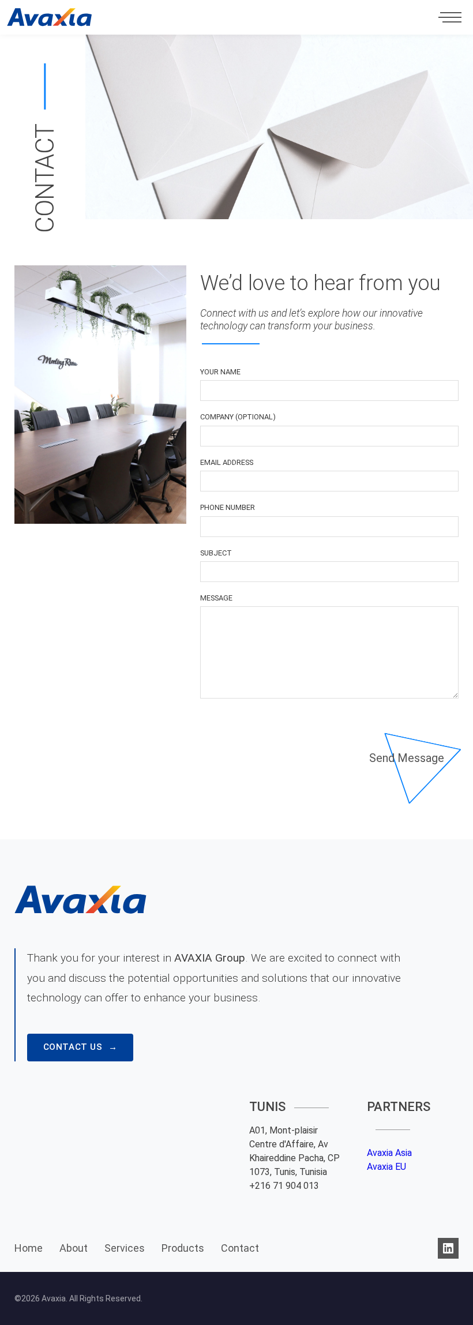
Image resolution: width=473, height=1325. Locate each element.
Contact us (73, 1047)
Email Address (226, 462)
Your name (220, 371)
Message (216, 598)
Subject (216, 553)
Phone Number (227, 507)
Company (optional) (238, 416)
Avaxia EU (386, 1166)
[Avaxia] (49, 17)
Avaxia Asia (389, 1152)
